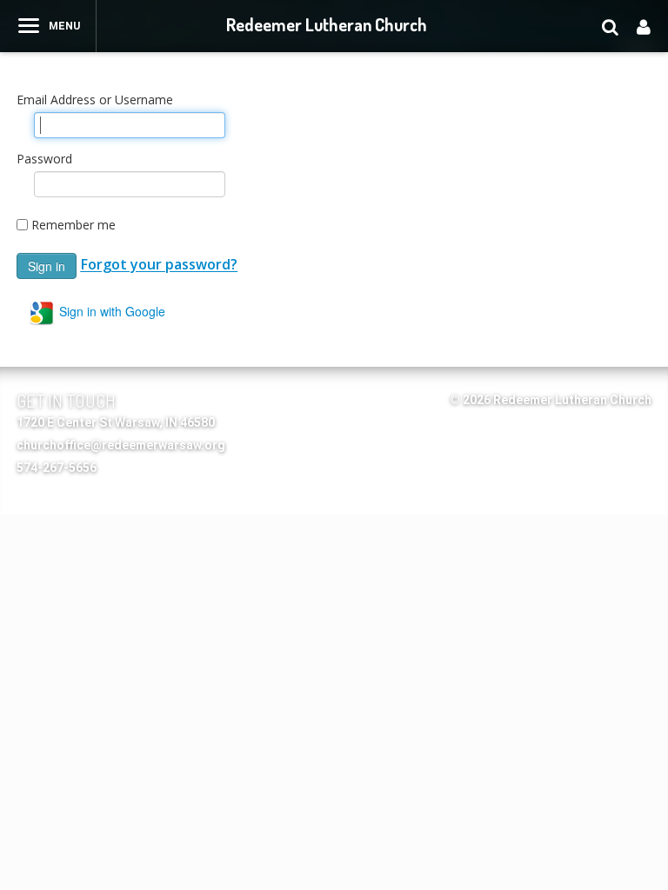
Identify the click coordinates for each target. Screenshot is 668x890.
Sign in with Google (110, 311)
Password (44, 158)
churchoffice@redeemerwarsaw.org (121, 445)
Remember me (73, 224)
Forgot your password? (158, 265)
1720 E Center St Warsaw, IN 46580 (116, 422)
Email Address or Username (95, 99)
